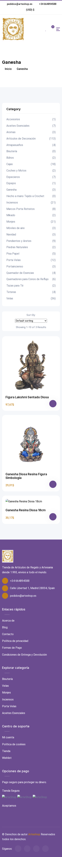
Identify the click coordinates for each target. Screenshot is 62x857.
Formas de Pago (12, 647)
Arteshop (34, 834)
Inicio (8, 69)
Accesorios (31, 119)
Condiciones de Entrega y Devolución (24, 654)
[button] (30, 10)
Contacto (8, 634)
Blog (5, 627)
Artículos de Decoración (31, 138)
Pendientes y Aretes (31, 241)
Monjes (31, 221)
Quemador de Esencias (31, 273)
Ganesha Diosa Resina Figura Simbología (26, 475)
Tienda (6, 751)
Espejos (31, 183)
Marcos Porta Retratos (31, 209)
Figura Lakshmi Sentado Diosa (27, 397)
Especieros (31, 177)
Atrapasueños (31, 145)
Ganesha (31, 189)
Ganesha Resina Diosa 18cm (26, 510)
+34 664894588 (47, 4)
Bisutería (31, 151)
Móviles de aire (31, 228)
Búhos (31, 157)
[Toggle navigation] (58, 29)
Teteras (31, 292)
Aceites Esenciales (31, 125)
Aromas (31, 132)
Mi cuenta (8, 737)
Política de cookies (13, 744)
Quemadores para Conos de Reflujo (31, 279)
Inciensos (31, 202)
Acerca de (8, 620)
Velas (31, 298)
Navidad (31, 234)
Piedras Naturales (31, 247)
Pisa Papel (31, 253)
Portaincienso (31, 266)
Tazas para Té (31, 285)
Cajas (31, 164)
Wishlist (7, 758)
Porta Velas (31, 260)
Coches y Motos (31, 170)
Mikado (31, 215)
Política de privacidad (15, 641)
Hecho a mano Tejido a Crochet (31, 196)
